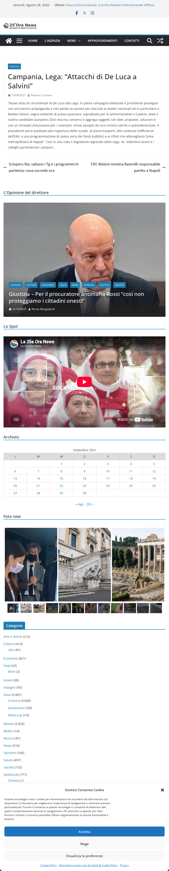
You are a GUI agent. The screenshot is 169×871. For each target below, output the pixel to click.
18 (131, 478)
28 (38, 493)
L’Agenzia (52, 41)
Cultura (31, 284)
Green (8, 680)
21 (38, 486)
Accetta (84, 831)
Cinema (13, 780)
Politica (14, 66)
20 (15, 486)
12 (154, 471)
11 (131, 471)
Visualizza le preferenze (84, 856)
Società (119, 284)
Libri (11, 650)
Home (33, 41)
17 (108, 478)
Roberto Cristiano (41, 95)
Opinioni (89, 284)
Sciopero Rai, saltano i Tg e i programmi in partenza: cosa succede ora (44, 167)
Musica (9, 738)
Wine (11, 671)
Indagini (10, 687)
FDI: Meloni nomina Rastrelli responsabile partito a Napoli (125, 167)
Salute (8, 760)
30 (84, 493)
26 (154, 486)
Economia (11, 658)
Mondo (9, 724)
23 (84, 486)
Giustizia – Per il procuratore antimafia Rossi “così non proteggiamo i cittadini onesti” (76, 297)
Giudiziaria (48, 284)
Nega (84, 844)
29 (61, 493)
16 (84, 478)
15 (61, 478)
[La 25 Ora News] (9, 40)
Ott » (89, 504)
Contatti (131, 41)
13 (15, 478)
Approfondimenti (102, 41)
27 (15, 493)
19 (154, 478)
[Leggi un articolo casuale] (160, 40)
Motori (8, 731)
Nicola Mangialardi (43, 309)
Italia (63, 284)
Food (7, 666)
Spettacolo (11, 774)
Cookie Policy (48, 865)
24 (108, 486)
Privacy (124, 865)
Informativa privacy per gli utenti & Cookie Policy (88, 865)
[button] (162, 790)
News (71, 41)
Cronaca (16, 284)
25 (131, 486)
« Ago (80, 504)
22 (61, 486)
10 (108, 471)
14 (38, 478)
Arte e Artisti (13, 636)
